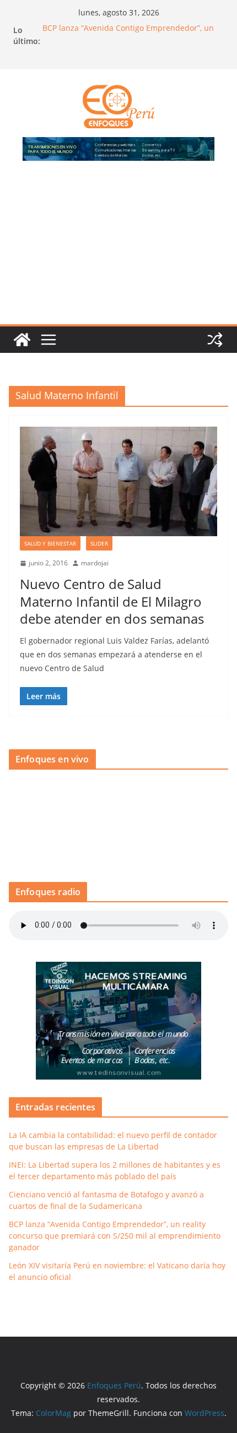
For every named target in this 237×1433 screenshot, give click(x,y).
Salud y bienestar (50, 543)
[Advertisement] (118, 249)
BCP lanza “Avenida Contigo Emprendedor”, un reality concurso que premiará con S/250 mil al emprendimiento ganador (114, 1235)
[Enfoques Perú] (22, 339)
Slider (99, 543)
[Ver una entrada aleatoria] (215, 339)
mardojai (95, 563)
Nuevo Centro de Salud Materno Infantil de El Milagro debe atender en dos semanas (112, 601)
